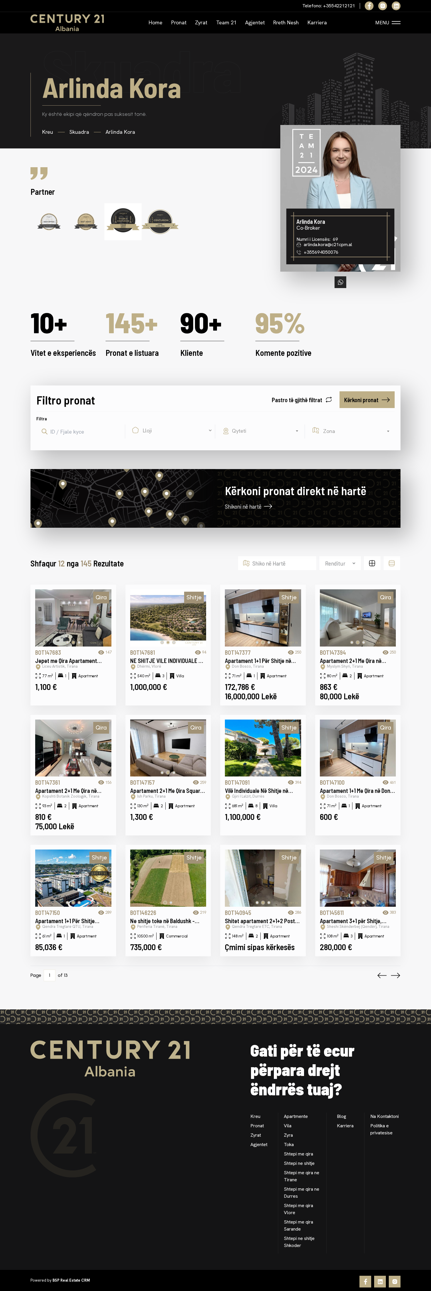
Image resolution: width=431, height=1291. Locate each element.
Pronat (178, 22)
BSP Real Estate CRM (71, 1280)
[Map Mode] (123, 498)
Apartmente (296, 1116)
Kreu (255, 1116)
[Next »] (396, 975)
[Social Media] (369, 5)
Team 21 (226, 22)
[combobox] (266, 431)
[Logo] (67, 22)
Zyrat (201, 22)
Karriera (317, 22)
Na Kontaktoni (384, 1116)
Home (155, 22)
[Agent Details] (340, 198)
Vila (287, 1126)
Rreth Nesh (286, 22)
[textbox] (266, 431)
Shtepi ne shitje (299, 1163)
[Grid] (372, 563)
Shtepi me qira (298, 1154)
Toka (289, 1144)
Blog (341, 1116)
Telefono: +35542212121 (328, 6)
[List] (392, 563)
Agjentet (255, 22)
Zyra (288, 1135)
